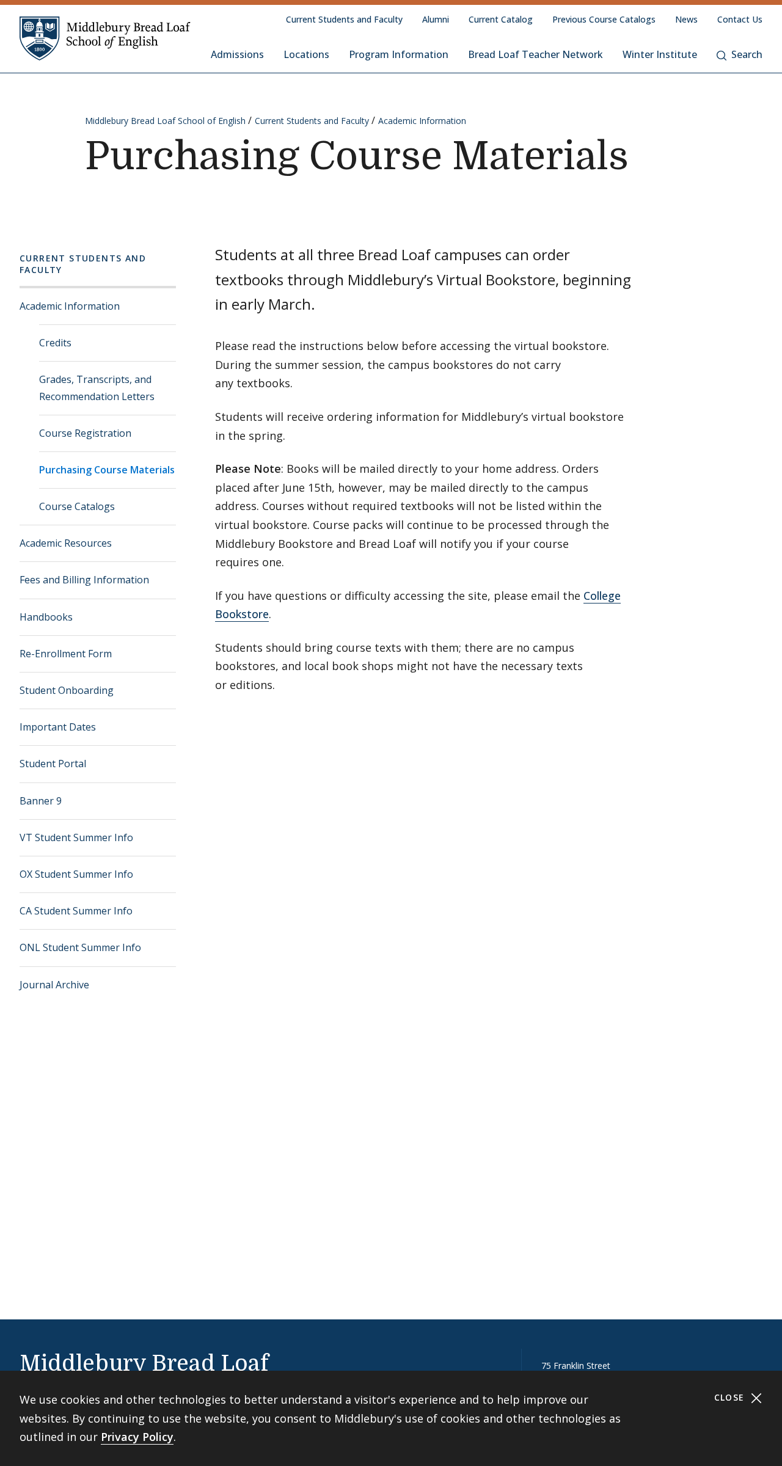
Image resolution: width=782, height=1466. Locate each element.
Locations (306, 54)
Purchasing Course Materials (107, 469)
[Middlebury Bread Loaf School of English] (105, 38)
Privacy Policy (137, 1436)
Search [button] (746, 54)
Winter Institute (660, 54)
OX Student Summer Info (76, 874)
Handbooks (46, 617)
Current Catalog (501, 19)
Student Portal (53, 763)
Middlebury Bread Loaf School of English (165, 120)
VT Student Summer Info (76, 837)
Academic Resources (66, 543)
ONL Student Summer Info (80, 947)
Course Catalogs (77, 506)
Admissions (237, 54)
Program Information (398, 54)
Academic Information (422, 120)
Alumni (435, 19)
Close (731, 1397)
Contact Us (739, 19)
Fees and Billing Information (84, 579)
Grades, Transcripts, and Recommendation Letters (97, 388)
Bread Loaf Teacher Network (535, 54)
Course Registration (85, 433)
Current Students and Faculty (344, 19)
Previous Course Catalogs (604, 19)
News (686, 19)
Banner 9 (41, 801)
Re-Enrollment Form (66, 653)
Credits (55, 342)
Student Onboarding (67, 690)
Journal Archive (54, 984)
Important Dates (58, 727)
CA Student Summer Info (76, 910)
